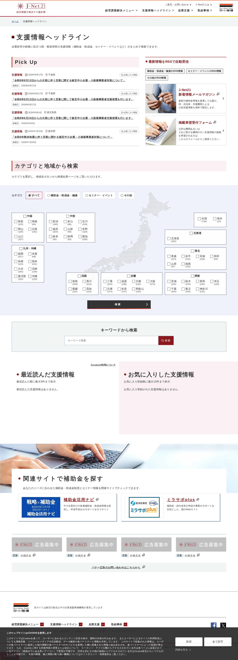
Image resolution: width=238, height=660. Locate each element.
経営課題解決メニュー (25, 624)
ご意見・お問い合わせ (177, 4)
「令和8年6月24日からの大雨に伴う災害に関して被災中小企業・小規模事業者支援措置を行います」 (73, 118)
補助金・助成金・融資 (64, 195)
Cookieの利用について (103, 365)
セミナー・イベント (101, 195)
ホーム (15, 21)
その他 (128, 195)
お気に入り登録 (130, 75)
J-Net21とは (202, 4)
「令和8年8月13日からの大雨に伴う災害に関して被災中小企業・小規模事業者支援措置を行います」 (73, 99)
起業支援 (94, 624)
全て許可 (217, 641)
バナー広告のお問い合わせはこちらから (116, 567)
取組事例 (116, 624)
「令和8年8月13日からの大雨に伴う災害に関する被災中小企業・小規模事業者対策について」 (69, 80)
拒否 (189, 641)
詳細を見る (181, 649)
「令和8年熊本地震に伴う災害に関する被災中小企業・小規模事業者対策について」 (62, 137)
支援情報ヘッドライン (63, 624)
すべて (36, 195)
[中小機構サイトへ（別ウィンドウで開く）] (226, 7)
